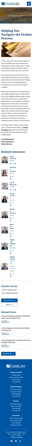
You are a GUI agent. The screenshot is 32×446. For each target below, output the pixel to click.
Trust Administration (7, 139)
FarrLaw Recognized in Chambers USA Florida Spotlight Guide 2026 (15, 341)
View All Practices (8, 300)
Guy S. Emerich (13, 157)
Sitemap (9, 434)
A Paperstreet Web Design (16, 437)
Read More (4, 321)
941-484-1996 (16, 394)
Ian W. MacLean (13, 183)
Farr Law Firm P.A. (13, 432)
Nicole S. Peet (12, 194)
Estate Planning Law (7, 142)
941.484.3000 (16, 408)
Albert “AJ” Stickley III (13, 243)
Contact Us (8, 305)
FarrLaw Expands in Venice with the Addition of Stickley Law (15, 329)
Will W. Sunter (12, 258)
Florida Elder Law (6, 144)
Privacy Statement (17, 434)
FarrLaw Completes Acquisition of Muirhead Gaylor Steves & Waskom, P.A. (15, 317)
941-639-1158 (16, 380)
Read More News (7, 353)
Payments (19, 435)
